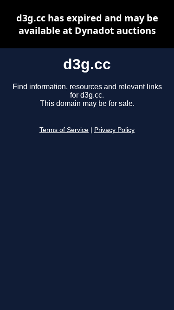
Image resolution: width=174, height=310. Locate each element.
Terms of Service (64, 129)
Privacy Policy (114, 129)
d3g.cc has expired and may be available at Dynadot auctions (87, 24)
